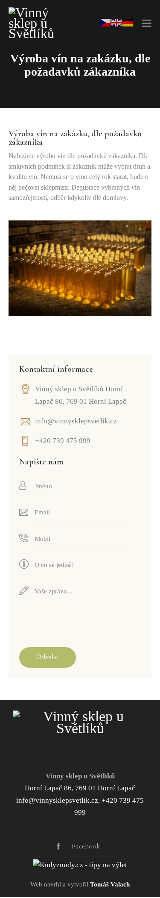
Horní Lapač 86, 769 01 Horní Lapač (80, 788)
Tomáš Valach (110, 884)
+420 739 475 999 (62, 441)
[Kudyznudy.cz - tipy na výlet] (80, 865)
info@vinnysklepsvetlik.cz (76, 421)
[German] (128, 22)
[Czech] (105, 22)
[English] (116, 22)
